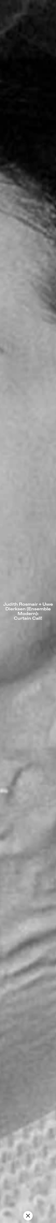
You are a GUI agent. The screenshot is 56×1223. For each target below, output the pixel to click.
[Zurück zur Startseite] (28, 1216)
